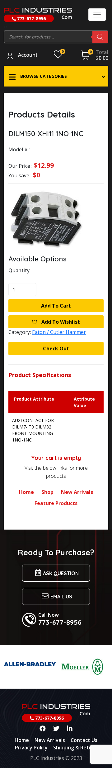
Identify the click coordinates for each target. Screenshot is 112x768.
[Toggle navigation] (97, 14)
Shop (47, 492)
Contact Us (84, 740)
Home (26, 492)
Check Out (56, 348)
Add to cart (56, 305)
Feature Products (56, 503)
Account (28, 55)
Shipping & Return (75, 747)
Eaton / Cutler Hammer (59, 332)
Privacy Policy (31, 747)
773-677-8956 (31, 18)
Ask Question (61, 573)
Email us (61, 596)
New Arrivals (77, 492)
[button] (56, 76)
